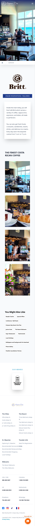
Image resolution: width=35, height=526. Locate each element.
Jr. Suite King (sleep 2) (8, 426)
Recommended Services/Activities (12, 446)
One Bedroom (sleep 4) (26, 425)
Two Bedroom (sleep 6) (26, 422)
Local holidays (6, 455)
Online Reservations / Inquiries (17, 96)
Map (20, 449)
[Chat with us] (28, 521)
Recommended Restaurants (10, 449)
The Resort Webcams (8, 465)
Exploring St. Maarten (8, 443)
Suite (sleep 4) (6, 420)
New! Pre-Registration (25, 443)
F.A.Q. (20, 446)
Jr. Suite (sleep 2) (7, 423)
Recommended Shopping (9, 452)
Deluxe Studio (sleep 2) (26, 433)
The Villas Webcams (8, 468)
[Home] (2, 63)
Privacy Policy (6, 519)
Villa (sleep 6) (6, 417)
